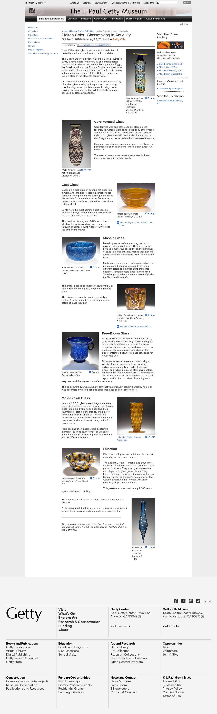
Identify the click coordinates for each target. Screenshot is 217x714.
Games (31, 46)
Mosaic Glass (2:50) (168, 67)
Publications (117, 18)
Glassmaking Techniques (170, 88)
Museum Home (69, 31)
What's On (74, 3)
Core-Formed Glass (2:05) (171, 64)
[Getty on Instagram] (191, 601)
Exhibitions (33, 27)
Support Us (148, 3)
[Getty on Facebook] (176, 601)
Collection (72, 18)
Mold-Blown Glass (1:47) (170, 74)
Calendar (87, 3)
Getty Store (135, 3)
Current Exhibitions (86, 31)
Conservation (100, 18)
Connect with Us (119, 3)
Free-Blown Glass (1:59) (170, 70)
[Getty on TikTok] (198, 601)
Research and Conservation (41, 38)
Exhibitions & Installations (51, 18)
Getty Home (30, 10)
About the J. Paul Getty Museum (43, 53)
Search (187, 3)
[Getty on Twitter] (183, 601)
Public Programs (134, 18)
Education (86, 18)
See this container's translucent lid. (136, 327)
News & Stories (101, 3)
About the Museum (155, 18)
